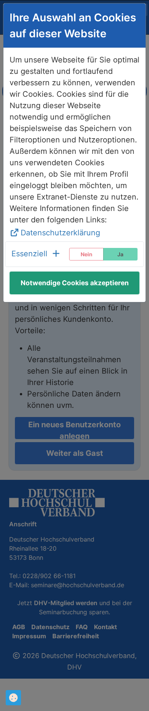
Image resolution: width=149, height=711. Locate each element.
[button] (36, 254)
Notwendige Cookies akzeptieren (75, 283)
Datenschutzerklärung (60, 232)
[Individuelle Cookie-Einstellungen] (13, 697)
